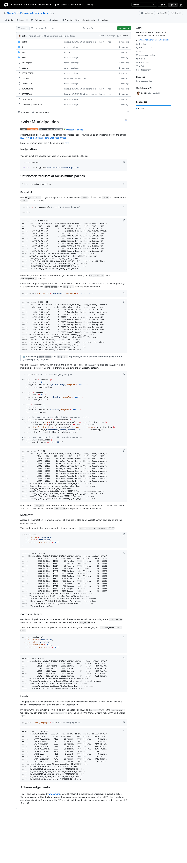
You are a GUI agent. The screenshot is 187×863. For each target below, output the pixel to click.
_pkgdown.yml (28, 99)
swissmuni (54, 794)
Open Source (60, 4)
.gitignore (26, 68)
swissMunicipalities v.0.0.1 (75, 78)
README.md (27, 94)
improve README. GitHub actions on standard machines (51, 36)
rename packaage (71, 63)
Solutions (29, 4)
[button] (124, 162)
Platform (15, 4)
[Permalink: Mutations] (18, 515)
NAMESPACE (27, 83)
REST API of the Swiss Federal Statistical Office (43, 138)
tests (24, 57)
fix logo (67, 52)
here (67, 143)
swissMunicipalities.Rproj (32, 104)
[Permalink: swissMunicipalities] (18, 122)
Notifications (148, 13)
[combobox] (100, 28)
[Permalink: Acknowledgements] (18, 787)
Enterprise (76, 4)
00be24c (102, 36)
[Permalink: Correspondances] (18, 614)
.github (24, 42)
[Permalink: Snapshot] (18, 192)
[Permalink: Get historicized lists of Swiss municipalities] (18, 176)
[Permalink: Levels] (18, 696)
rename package (71, 47)
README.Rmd (27, 89)
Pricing (89, 4)
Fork (163, 13)
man (23, 52)
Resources (43, 4)
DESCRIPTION (28, 73)
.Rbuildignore (27, 63)
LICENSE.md (27, 78)
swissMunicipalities (36, 13)
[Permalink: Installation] (18, 149)
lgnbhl (24, 36)
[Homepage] (6, 5)
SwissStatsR (14, 13)
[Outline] (128, 112)
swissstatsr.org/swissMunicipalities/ (155, 40)
